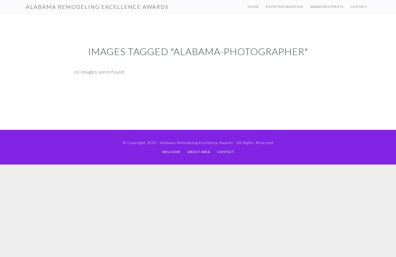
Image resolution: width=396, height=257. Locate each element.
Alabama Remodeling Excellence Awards (97, 6)
